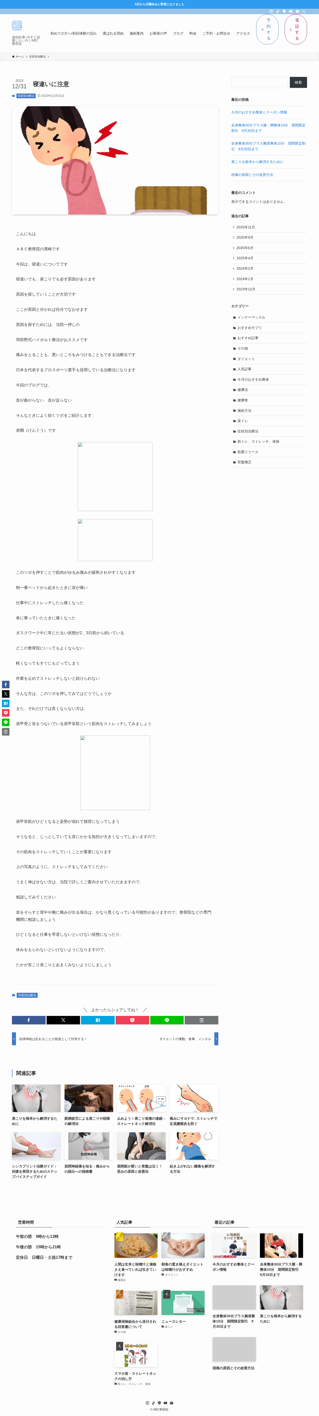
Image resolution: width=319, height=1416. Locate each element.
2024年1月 (245, 279)
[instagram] (271, 11)
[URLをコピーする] (201, 1020)
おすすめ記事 (248, 338)
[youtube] (291, 11)
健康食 (243, 400)
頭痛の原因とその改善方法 (252, 175)
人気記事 (244, 369)
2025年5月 (245, 248)
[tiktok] (278, 11)
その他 (243, 348)
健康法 (243, 390)
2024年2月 (245, 268)
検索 (298, 82)
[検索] (304, 11)
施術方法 (244, 411)
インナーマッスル (251, 317)
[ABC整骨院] (17, 25)
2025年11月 (246, 227)
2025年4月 (245, 258)
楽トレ (243, 421)
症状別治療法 (26, 95)
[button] (29, 1020)
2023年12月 (246, 289)
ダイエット (246, 359)
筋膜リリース (248, 452)
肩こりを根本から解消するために (257, 162)
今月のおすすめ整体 (253, 379)
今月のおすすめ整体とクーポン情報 (259, 112)
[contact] (297, 11)
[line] (284, 11)
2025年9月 (245, 237)
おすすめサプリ (250, 328)
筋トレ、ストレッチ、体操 (258, 441)
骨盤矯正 (244, 462)
